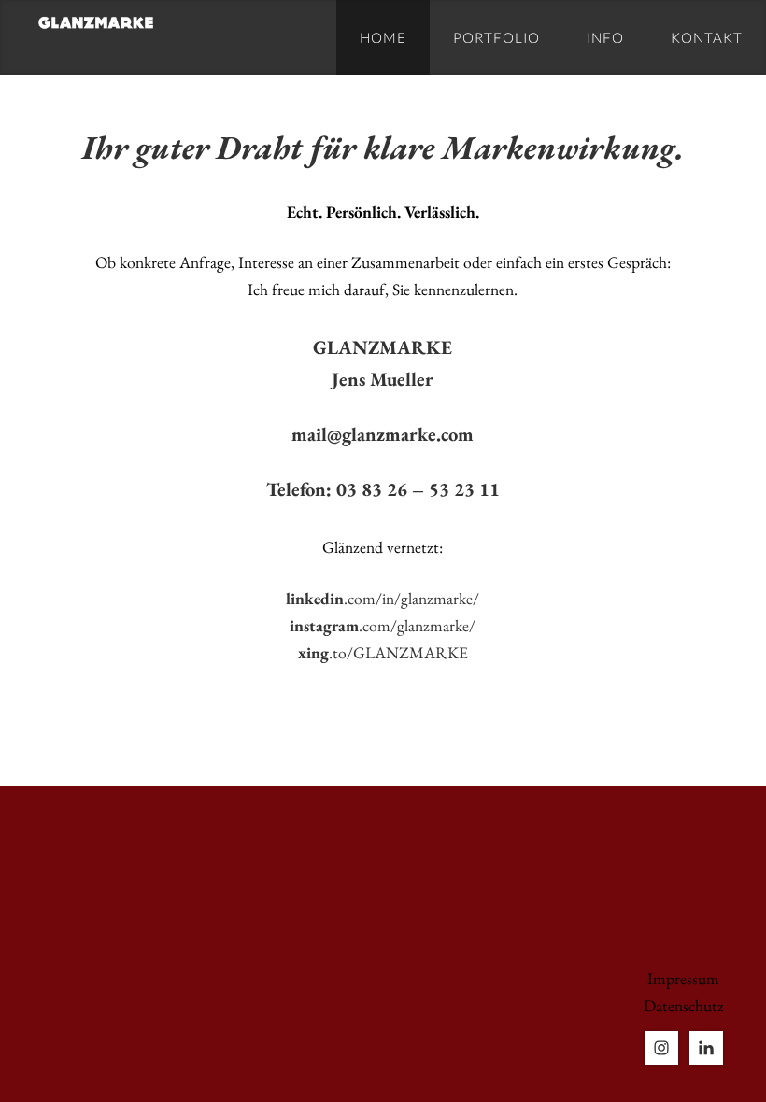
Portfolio (496, 37)
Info (605, 37)
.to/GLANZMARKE (383, 652)
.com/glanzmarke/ (382, 625)
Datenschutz (684, 1005)
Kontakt (707, 37)
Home (383, 37)
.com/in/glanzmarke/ (382, 598)
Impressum (683, 978)
